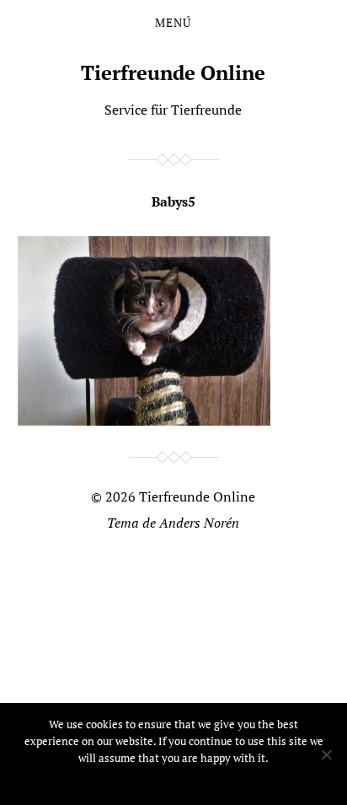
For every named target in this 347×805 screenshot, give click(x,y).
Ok (174, 779)
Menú (173, 23)
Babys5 (173, 201)
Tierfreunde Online (173, 72)
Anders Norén (199, 522)
